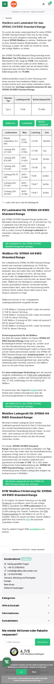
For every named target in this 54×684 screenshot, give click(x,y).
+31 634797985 (14, 574)
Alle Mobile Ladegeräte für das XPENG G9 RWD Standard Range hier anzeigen (24, 482)
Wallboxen (10, 123)
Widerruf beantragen (13, 588)
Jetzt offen (26, 559)
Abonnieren (43, 642)
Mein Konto (9, 584)
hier (28, 519)
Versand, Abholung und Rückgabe (20, 578)
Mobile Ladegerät (43, 123)
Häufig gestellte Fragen (18, 564)
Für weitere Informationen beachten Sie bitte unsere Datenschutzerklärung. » (28, 679)
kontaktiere (35, 529)
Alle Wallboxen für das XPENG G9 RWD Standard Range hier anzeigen (23, 405)
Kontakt (7, 581)
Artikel (34, 390)
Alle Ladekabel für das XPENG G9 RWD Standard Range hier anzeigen (23, 245)
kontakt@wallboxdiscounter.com (22, 571)
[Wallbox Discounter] (14, 4)
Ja (21, 672)
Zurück (8, 18)
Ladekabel (27, 123)
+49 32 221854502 (16, 567)
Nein (34, 672)
